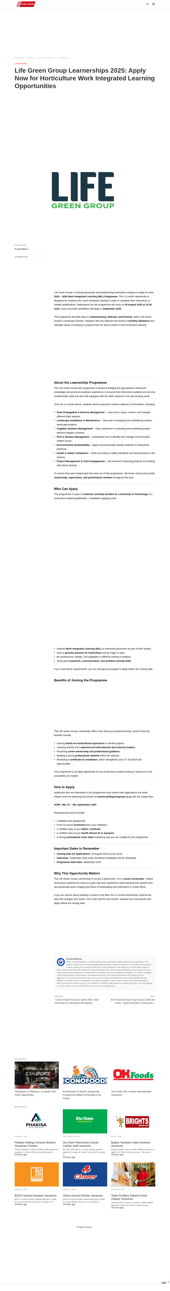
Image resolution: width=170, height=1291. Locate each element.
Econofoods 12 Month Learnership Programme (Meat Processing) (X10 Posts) (82, 1095)
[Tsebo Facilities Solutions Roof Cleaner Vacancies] (133, 1174)
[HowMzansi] (25, 4)
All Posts (30, 58)
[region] (85, 31)
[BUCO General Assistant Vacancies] (37, 1174)
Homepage (19, 58)
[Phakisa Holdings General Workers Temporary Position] (37, 1121)
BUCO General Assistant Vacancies (36, 1195)
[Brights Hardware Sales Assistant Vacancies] (133, 1121)
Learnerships (64, 58)
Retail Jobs (116, 1136)
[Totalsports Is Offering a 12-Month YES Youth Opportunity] (37, 1075)
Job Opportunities (46, 58)
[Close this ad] (168, 1282)
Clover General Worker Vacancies (83, 1195)
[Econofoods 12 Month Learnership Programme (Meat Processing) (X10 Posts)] (85, 1075)
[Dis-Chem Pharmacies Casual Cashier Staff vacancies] (85, 1121)
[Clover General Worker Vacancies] (85, 1174)
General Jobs (21, 1136)
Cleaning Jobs (118, 1189)
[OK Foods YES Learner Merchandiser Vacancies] (133, 1075)
